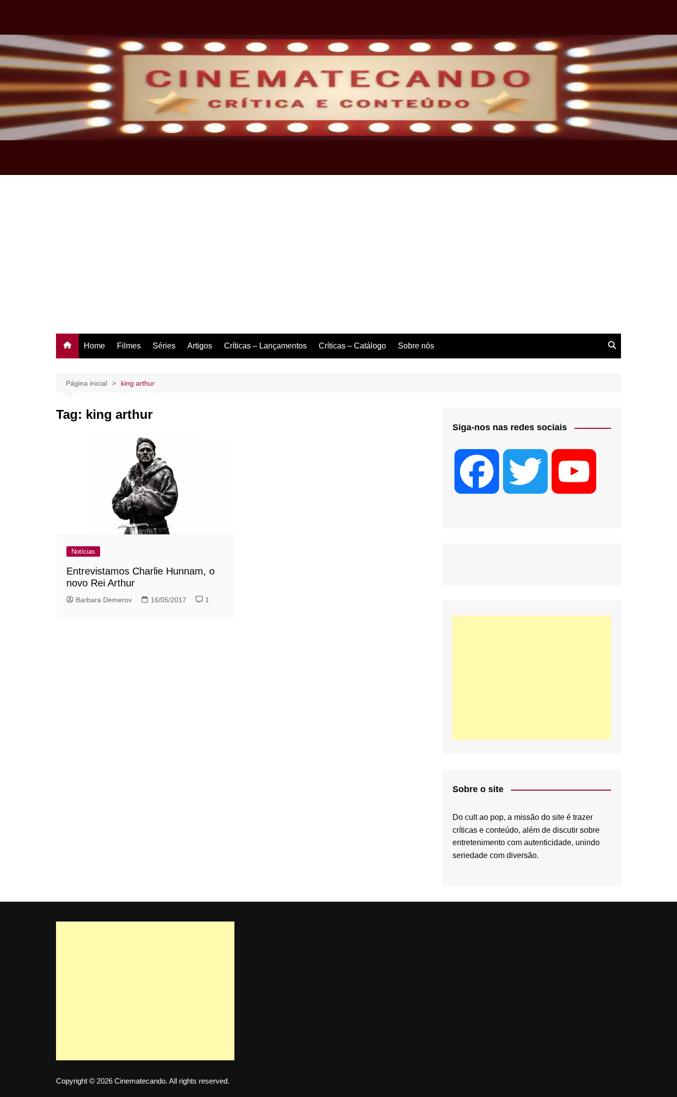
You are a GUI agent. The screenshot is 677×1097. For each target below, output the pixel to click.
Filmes (129, 346)
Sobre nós (416, 346)
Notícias (83, 551)
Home (94, 346)
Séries (164, 346)
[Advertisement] (338, 259)
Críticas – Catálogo (352, 346)
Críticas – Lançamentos (265, 346)
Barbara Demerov (104, 600)
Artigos (199, 346)
